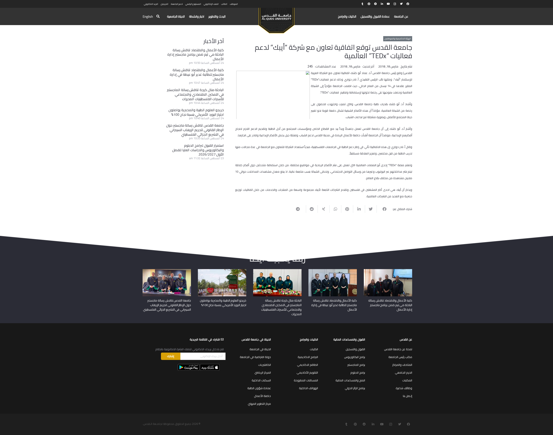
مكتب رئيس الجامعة (400, 357)
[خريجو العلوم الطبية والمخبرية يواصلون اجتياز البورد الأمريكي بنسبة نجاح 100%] (222, 270)
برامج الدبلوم (357, 372)
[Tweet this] (371, 209)
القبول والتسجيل (355, 349)
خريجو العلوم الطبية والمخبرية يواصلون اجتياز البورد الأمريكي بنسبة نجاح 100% (196, 112)
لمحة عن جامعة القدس (398, 349)
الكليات (314, 349)
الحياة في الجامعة (260, 349)
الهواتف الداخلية (308, 388)
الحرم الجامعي (403, 372)
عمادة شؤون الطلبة (259, 388)
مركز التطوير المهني (259, 403)
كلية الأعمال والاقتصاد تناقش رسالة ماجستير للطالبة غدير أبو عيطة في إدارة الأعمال (197, 74)
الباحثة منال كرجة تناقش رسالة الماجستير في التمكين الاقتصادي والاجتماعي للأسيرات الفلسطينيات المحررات (195, 94)
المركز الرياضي (262, 372)
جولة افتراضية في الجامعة (255, 357)
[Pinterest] (369, 3)
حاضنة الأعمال (262, 395)
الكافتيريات (264, 364)
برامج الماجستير (356, 364)
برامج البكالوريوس (354, 357)
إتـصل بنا (407, 395)
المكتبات (407, 380)
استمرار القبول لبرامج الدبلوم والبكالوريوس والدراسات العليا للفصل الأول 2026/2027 (198, 150)
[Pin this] (347, 209)
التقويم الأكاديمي (307, 372)
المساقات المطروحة (306, 380)
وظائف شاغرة (404, 388)
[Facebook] (407, 3)
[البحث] (158, 16)
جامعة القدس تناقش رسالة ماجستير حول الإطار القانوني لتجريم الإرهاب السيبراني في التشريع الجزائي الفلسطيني (195, 130)
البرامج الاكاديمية (308, 357)
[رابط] (276, 18)
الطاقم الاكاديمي (307, 364)
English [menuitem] (148, 16)
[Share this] (382, 209)
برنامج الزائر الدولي (355, 388)
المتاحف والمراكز (402, 364)
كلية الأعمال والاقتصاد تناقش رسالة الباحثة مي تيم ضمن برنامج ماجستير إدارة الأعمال (195, 54)
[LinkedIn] (382, 3)
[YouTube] (388, 3)
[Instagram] (394, 3)
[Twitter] (401, 3)
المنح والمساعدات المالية (350, 380)
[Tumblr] (362, 3)
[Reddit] (375, 3)
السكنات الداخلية (261, 380)
